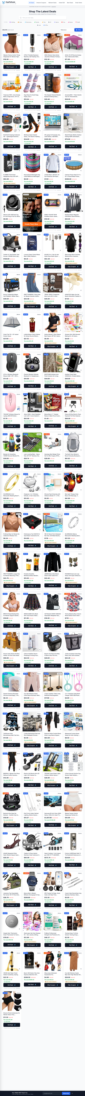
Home (20, 22)
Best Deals (70, 2)
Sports (57, 22)
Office (46, 25)
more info (54, 6)
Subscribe (66, 1093)
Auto (40, 25)
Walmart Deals (52, 2)
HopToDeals (10, 2)
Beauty (71, 22)
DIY (50, 22)
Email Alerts (78, 2)
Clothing (13, 22)
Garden (37, 22)
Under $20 (62, 2)
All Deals (31, 2)
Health (78, 22)
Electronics (28, 22)
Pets (44, 22)
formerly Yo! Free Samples (10, 3)
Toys (64, 22)
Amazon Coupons (41, 2)
